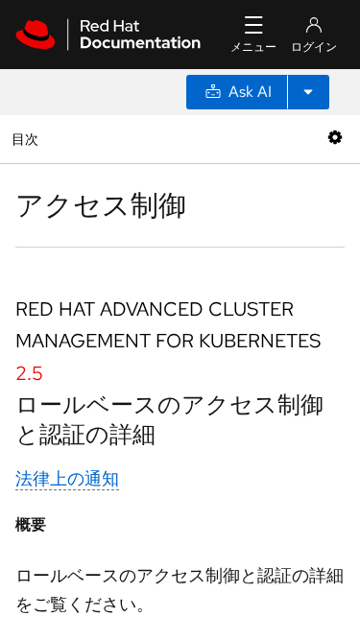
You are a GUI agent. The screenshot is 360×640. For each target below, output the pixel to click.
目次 (27, 139)
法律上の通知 (67, 478)
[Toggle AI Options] (308, 92)
